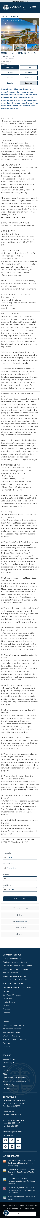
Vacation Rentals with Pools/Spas (16, 980)
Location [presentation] (10, 83)
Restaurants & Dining (11, 1032)
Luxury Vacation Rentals (12, 959)
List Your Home (9, 1059)
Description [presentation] (10, 67)
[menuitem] (34, 7)
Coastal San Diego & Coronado (15, 969)
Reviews (6, 1043)
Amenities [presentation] (28, 72)
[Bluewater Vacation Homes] (15, 7)
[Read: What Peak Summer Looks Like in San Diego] (5, 1198)
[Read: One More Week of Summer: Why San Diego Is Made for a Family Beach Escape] (5, 1161)
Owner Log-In (8, 1063)
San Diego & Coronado (12, 995)
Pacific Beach (8, 998)
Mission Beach (9, 1002)
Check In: (7, 853)
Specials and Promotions (13, 983)
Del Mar (6, 1006)
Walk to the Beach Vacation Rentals (17, 966)
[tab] (10, 67)
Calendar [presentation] (28, 78)
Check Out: (8, 864)
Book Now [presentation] (28, 83)
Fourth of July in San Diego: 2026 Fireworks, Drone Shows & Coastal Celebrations (21, 1190)
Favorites (6, 1047)
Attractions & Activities (12, 1029)
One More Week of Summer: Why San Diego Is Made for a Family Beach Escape (21, 1162)
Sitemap (6, 1088)
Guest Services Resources (13, 1025)
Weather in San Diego (12, 1036)
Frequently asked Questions (14, 1039)
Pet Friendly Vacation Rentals (15, 962)
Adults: (6, 874)
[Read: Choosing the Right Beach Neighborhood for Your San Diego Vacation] (5, 1179)
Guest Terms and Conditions (14, 1078)
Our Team (7, 1070)
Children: (7, 885)
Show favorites (21, 921)
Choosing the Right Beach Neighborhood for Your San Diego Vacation (21, 1181)
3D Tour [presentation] (10, 72)
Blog (5, 1074)
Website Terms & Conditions (14, 1081)
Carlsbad (6, 1013)
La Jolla (6, 991)
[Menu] (34, 7)
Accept (20, 1214)
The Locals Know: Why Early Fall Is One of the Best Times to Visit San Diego (21, 1172)
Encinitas (6, 1009)
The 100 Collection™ (11, 973)
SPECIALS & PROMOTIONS (20, 1)
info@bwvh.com (15, 1132)
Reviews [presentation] (10, 78)
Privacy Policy (8, 1085)
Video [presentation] (29, 67)
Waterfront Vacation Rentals (14, 976)
